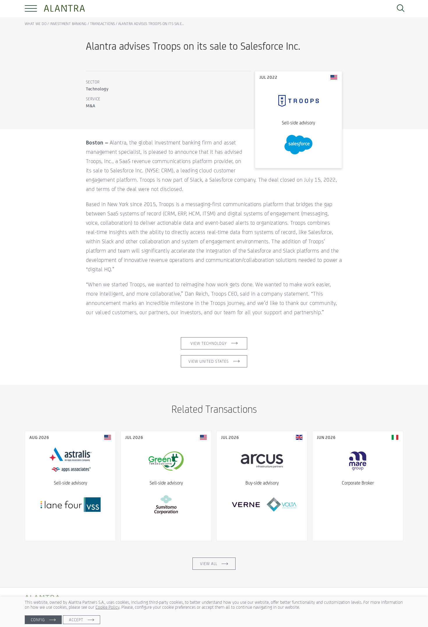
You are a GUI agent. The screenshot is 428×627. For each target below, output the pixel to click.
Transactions (102, 24)
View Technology (208, 343)
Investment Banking (68, 24)
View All (208, 563)
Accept (76, 619)
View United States (208, 361)
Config (38, 619)
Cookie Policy (107, 607)
